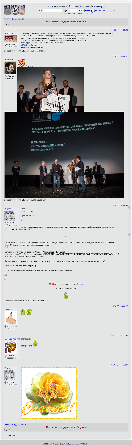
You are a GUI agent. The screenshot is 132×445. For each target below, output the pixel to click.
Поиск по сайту (84, 13)
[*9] (22, 311)
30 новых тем (69, 13)
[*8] (66, 295)
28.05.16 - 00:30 (121, 56)
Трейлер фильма (30, 45)
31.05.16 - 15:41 (121, 335)
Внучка (8, 209)
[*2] (29, 311)
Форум (7, 19)
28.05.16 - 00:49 (121, 205)
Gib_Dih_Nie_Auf (12, 339)
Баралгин (9, 33)
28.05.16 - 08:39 (121, 306)
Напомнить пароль (106, 10)
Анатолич (9, 60)
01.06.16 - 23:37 (121, 365)
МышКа (8, 309)
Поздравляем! (18, 19)
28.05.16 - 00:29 (121, 30)
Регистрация (91, 10)
